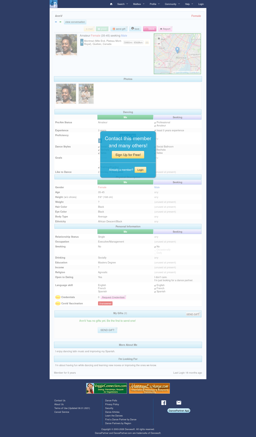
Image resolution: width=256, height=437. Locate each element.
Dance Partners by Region (118, 423)
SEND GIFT (193, 314)
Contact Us (59, 400)
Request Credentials (113, 297)
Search (121, 4)
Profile (153, 4)
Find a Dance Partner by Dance (120, 419)
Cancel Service (61, 411)
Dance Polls (111, 400)
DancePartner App (179, 410)
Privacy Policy (112, 404)
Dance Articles (112, 411)
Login (201, 4)
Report (166, 28)
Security (109, 408)
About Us (59, 404)
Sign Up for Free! (128, 154)
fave (136, 28)
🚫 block (149, 28)
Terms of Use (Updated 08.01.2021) (72, 408)
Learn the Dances (114, 415)
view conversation (75, 22)
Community (170, 4)
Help (187, 4)
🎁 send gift (118, 28)
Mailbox (137, 4)
